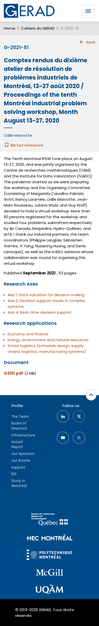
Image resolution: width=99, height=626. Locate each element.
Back (90, 42)
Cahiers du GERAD (38, 28)
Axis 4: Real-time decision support (40, 312)
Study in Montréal (19, 483)
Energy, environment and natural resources (48, 339)
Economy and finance (28, 334)
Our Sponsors (22, 453)
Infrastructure (23, 435)
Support (18, 467)
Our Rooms (20, 460)
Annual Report (17, 444)
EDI (13, 474)
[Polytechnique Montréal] (49, 555)
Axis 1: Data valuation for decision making (46, 294)
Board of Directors (19, 426)
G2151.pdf (13, 373)
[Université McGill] (49, 573)
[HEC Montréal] (49, 538)
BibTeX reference (26, 145)
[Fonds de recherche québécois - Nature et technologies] (49, 520)
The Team (20, 416)
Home (9, 28)
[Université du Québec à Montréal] (49, 590)
